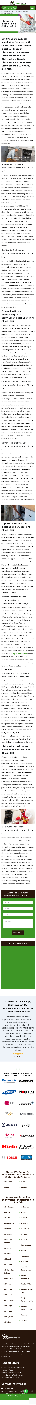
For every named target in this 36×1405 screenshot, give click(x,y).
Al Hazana (8, 1234)
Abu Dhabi (8, 1182)
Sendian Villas (26, 1284)
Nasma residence (25, 1277)
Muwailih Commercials (26, 1268)
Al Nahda (7, 1322)
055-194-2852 (9, 8)
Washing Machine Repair (10, 1377)
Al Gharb (7, 1229)
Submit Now (18, 932)
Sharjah (24, 1187)
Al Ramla (24, 1212)
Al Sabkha (25, 1223)
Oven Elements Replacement (12, 1375)
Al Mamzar (8, 1289)
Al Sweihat (25, 1229)
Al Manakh (8, 1295)
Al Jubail (7, 1259)
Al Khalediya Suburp (9, 1271)
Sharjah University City (26, 1308)
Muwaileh (24, 1261)
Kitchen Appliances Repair (11, 1372)
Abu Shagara (9, 1207)
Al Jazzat (7, 1254)
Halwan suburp (27, 1245)
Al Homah (8, 1248)
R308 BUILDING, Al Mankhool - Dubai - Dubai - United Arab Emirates (19, 1392)
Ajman (6, 1187)
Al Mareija (8, 1306)
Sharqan (24, 1315)
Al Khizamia (8, 1278)
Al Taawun (25, 1234)
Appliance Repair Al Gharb (13, 11)
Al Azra (7, 1212)
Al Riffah (24, 1218)
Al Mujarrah (8, 1317)
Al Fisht (7, 1218)
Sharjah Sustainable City (27, 1299)
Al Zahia (24, 1240)
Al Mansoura (9, 1300)
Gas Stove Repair (7, 1370)
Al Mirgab (8, 1311)
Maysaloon (25, 1256)
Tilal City (24, 1320)
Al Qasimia (25, 1207)
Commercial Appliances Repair (12, 1367)
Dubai (23, 1182)
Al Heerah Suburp (8, 1241)
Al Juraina (8, 1264)
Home (3, 11)
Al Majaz (7, 1284)
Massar (23, 1250)
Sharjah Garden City (27, 1290)
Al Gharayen (9, 1223)
